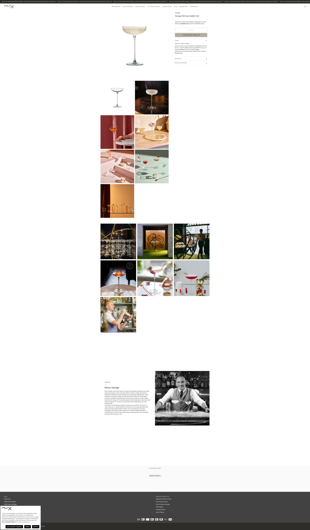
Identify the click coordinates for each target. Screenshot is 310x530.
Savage (177, 13)
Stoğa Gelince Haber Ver (191, 35)
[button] (116, 6)
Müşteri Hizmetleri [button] (162, 496)
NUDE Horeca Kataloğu (10, 504)
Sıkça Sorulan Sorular (162, 501)
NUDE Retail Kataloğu (10, 501)
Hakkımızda (7, 499)
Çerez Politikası (160, 512)
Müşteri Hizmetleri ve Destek (163, 499)
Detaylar (178, 58)
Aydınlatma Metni (160, 509)
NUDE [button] (5, 496)
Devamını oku (178, 53)
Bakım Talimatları (181, 62)
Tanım (177, 40)
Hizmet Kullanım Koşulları (163, 504)
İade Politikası (159, 507)
